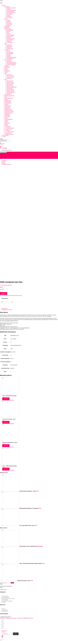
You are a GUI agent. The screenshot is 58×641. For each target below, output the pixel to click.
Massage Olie (7, 108)
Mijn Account (5, 611)
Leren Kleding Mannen (11, 63)
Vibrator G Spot (10, 82)
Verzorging (7, 114)
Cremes (8, 51)
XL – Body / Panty (8, 129)
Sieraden (6, 120)
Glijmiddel (9, 56)
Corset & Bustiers (10, 35)
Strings (6, 118)
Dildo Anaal (9, 45)
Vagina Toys (9, 78)
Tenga (6, 72)
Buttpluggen (7, 26)
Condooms (7, 27)
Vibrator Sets (9, 88)
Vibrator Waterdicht (11, 92)
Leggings (9, 41)
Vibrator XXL (9, 93)
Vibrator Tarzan (10, 90)
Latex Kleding (10, 40)
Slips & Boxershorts (9, 98)
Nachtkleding (7, 115)
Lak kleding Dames (11, 38)
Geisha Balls (9, 23)
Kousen (8, 37)
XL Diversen (7, 130)
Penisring (7, 69)
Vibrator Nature (10, 85)
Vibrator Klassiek (10, 83)
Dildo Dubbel (9, 46)
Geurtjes (8, 54)
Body (8, 32)
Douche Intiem (10, 52)
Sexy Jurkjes (7, 116)
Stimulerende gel (8, 113)
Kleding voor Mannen (11, 62)
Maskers (6, 99)
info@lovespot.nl (3, 589)
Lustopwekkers (10, 58)
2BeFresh (31, 618)
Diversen (9, 9)
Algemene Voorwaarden (7, 601)
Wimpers (6, 125)
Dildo (6, 43)
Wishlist (2, 143)
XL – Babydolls (8, 126)
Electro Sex (9, 22)
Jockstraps (9, 25)
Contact (4, 136)
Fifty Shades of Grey (11, 12)
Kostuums (9, 16)
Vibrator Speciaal (10, 89)
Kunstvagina (7, 67)
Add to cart (3, 293)
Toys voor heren (10, 77)
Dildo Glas (9, 47)
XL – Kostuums (8, 132)
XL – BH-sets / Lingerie (9, 128)
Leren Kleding (10, 42)
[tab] (30, 308)
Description (4, 308)
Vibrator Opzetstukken (12, 87)
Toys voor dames (10, 75)
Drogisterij (7, 49)
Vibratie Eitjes (7, 94)
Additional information (7, 309)
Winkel (3, 5)
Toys (6, 73)
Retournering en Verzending (8, 598)
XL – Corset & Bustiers (9, 131)
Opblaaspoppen (8, 102)
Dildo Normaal (10, 48)
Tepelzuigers (7, 106)
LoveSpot (4, 160)
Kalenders (7, 66)
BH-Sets (8, 31)
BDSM (6, 18)
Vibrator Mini (9, 84)
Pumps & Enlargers (9, 110)
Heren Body (9, 61)
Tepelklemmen (8, 105)
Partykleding (7, 123)
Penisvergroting (8, 109)
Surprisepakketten (9, 119)
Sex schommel (8, 103)
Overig (6, 68)
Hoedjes (8, 15)
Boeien (8, 20)
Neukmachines (8, 100)
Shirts (6, 97)
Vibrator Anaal (10, 80)
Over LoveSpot (5, 135)
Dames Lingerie (8, 28)
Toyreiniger (9, 74)
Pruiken (6, 124)
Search (12, 582)
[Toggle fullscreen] (2, 639)
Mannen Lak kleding (11, 64)
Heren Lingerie (8, 59)
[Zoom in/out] (3, 639)
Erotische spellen (10, 11)
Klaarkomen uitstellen (11, 57)
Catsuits (8, 33)
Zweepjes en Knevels (9, 134)
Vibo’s (6, 79)
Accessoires (7, 6)
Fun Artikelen (9, 14)
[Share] (1, 639)
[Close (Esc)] (0, 639)
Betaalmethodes (5, 597)
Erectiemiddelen (10, 53)
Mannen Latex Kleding (9, 95)
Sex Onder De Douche (9, 111)
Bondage (9, 21)
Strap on (6, 104)
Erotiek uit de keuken (11, 10)
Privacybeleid (5, 599)
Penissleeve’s (7, 71)
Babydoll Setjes (10, 30)
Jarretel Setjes (10, 36)
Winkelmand (5, 610)
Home (3, 154)
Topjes (6, 121)
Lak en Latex (9, 17)
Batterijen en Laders (11, 7)
